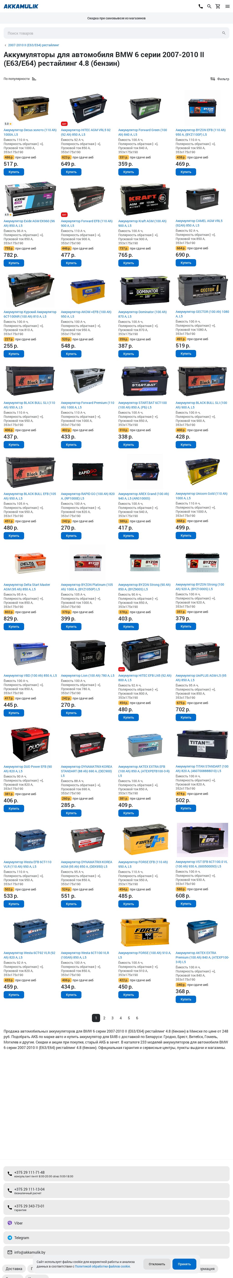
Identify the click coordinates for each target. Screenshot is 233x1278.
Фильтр (223, 79)
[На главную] (21, 6)
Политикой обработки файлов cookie (102, 1266)
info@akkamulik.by (29, 1252)
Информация (203, 1268)
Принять (184, 1264)
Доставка (14, 1268)
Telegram (21, 1237)
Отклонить (157, 1264)
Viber (18, 1223)
